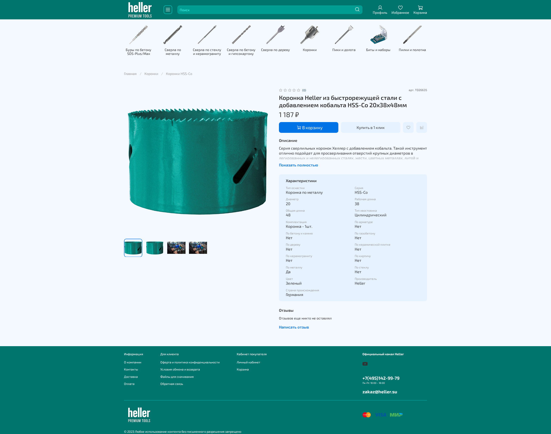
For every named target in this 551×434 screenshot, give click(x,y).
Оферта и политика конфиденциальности (190, 362)
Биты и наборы (378, 50)
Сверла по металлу (173, 52)
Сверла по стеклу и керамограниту (207, 52)
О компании (132, 362)
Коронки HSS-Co (179, 73)
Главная (130, 73)
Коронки (310, 50)
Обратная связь (171, 384)
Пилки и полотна (412, 50)
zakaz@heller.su (379, 391)
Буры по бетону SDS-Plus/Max (138, 52)
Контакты (131, 369)
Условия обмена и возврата (180, 369)
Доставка (131, 376)
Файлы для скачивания (177, 376)
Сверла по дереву (275, 50)
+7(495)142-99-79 (380, 378)
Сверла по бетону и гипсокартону (241, 52)
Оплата (129, 384)
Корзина (243, 369)
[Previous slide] (131, 161)
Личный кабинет (248, 362)
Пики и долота (344, 50)
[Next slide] (265, 161)
